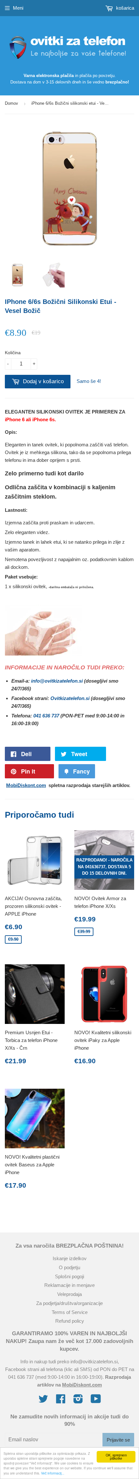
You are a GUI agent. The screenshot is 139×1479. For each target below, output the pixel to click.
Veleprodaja (69, 1294)
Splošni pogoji (69, 1276)
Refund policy (69, 1321)
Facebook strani (22, 1369)
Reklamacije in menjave (69, 1285)
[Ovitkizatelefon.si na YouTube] (96, 1401)
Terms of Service (70, 1312)
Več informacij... (52, 1473)
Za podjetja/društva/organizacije (69, 1303)
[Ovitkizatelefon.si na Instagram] (78, 1401)
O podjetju (69, 1267)
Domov (11, 103)
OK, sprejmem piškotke (116, 1457)
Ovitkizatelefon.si (70, 698)
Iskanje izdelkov (70, 1258)
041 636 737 (46, 715)
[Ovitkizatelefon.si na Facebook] (61, 1401)
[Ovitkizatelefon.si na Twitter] (43, 1401)
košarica (124, 8)
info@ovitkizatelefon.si (57, 681)
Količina (13, 352)
